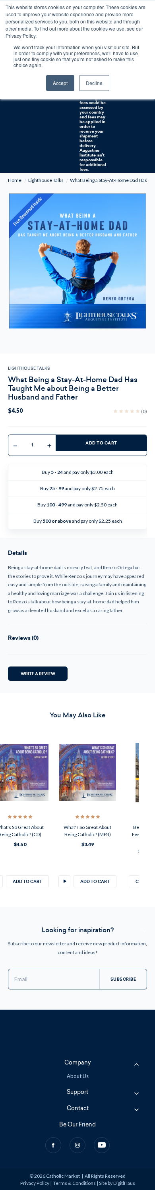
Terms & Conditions (74, 1183)
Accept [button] (60, 82)
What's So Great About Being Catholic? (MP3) (87, 830)
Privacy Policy (34, 1183)
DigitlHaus (124, 1183)
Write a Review (38, 673)
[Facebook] (53, 1145)
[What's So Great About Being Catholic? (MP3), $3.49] (87, 772)
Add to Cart (101, 443)
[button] (64, 881)
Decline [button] (94, 82)
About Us (78, 1076)
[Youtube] (102, 1145)
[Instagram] (77, 1145)
